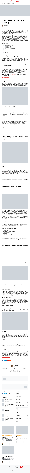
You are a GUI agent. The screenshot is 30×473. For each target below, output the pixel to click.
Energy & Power (18, 399)
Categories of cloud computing (10, 46)
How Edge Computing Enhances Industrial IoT (8, 400)
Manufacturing (17, 406)
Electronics (6, 435)
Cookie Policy (15, 470)
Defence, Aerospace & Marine (19, 396)
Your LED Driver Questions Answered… (9, 419)
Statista (4, 139)
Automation (3, 435)
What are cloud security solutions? (10, 48)
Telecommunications (18, 418)
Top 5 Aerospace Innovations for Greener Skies (9, 414)
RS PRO (17, 412)
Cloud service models (9, 47)
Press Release (17, 409)
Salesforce (26, 240)
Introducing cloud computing (9, 45)
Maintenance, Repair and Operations (20, 405)
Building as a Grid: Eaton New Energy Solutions (7, 438)
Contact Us (19, 470)
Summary (6, 52)
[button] (26, 1)
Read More (11, 443)
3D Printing (17, 393)
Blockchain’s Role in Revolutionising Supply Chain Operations (9, 404)
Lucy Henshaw (19, 441)
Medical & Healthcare (18, 408)
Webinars (17, 421)
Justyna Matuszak (6, 25)
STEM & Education (18, 415)
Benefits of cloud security (8, 49)
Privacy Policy (11, 470)
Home (2, 3)
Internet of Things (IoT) (18, 402)
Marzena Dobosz (5, 443)
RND (16, 411)
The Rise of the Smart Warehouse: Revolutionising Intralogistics (9, 410)
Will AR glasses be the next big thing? (7, 457)
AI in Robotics (18, 436)
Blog (4, 3)
